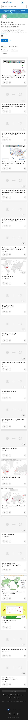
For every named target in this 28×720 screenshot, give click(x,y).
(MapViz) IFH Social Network (11, 477)
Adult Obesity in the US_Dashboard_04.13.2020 (10, 678)
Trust (4, 695)
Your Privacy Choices (15, 709)
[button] (10, 714)
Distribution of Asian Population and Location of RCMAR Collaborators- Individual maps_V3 (13, 191)
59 (24, 358)
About (14, 695)
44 (24, 415)
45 (24, 301)
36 (24, 444)
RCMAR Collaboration (9, 391)
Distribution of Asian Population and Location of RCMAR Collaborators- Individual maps (13, 220)
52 (24, 501)
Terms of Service (10, 701)
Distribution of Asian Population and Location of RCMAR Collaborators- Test (13, 105)
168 (24, 157)
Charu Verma (5, 79)
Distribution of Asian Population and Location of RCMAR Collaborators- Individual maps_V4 (13, 162)
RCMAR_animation (8, 276)
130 (24, 272)
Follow (5, 40)
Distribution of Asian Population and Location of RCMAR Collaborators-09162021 (13, 76)
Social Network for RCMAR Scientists (13, 506)
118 (24, 71)
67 (24, 243)
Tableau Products (21, 695)
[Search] (3, 6)
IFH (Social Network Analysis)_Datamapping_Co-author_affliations (11, 564)
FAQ (11, 695)
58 (24, 387)
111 (24, 215)
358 (24, 616)
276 (24, 587)
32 (24, 673)
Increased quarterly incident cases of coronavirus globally (13, 592)
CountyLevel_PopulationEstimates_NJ (14, 649)
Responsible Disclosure (17, 704)
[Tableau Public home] (7, 2)
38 (24, 530)
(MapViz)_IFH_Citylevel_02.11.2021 (13, 420)
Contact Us (16, 697)
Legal (3, 701)
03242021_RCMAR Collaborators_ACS (8, 306)
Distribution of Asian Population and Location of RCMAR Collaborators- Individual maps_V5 (13, 134)
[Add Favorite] (25, 82)
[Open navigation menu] (25, 2)
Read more (4, 33)
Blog (8, 695)
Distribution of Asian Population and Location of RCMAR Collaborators (13, 248)
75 (24, 100)
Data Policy (7, 704)
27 (24, 645)
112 (24, 473)
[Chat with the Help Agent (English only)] (22, 2)
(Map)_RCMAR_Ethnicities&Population (13, 363)
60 (24, 329)
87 (24, 186)
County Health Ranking (9, 620)
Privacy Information (21, 701)
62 (24, 129)
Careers (11, 697)
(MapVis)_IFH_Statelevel (9, 448)
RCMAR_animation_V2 (9, 334)
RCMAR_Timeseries (8, 534)
